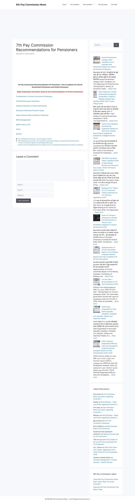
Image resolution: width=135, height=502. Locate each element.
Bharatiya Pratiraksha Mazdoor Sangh (30, 110)
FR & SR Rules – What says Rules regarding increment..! (104, 396)
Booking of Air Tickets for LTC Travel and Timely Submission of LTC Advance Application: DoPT (105, 192)
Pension (49, 139)
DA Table (114, 4)
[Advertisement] (67, 22)
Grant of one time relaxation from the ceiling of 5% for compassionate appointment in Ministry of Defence (50, 145)
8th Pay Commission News (31, 4)
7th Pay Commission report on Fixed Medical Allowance (35, 143)
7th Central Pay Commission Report (48, 141)
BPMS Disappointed (23, 120)
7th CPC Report (41, 139)
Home (64, 4)
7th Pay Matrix (74, 4)
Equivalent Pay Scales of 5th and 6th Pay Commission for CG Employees (105, 442)
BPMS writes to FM (23, 125)
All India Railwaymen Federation (28, 101)
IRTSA (18, 129)
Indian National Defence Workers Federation (32, 115)
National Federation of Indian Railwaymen (31, 106)
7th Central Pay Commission (27, 139)
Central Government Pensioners (69, 141)
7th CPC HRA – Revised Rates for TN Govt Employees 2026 (110, 282)
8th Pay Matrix (87, 4)
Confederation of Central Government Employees (34, 96)
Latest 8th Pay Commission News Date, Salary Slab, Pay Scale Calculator (105, 481)
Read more (112, 89)
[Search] (116, 45)
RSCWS (19, 134)
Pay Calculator (103, 4)
